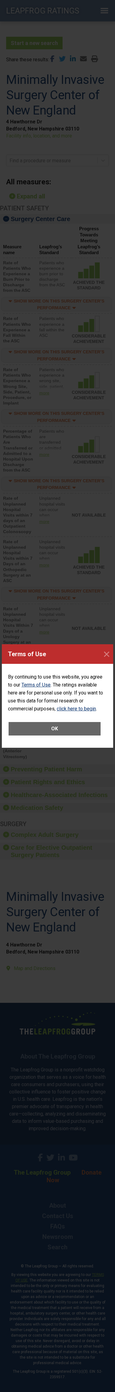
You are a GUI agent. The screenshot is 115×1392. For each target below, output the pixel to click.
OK (54, 729)
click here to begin (76, 709)
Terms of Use (36, 685)
